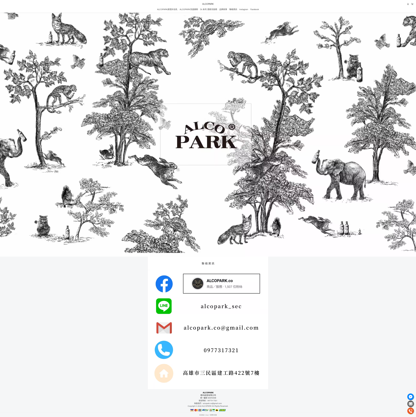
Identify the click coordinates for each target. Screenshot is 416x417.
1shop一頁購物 (209, 415)
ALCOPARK (208, 3)
